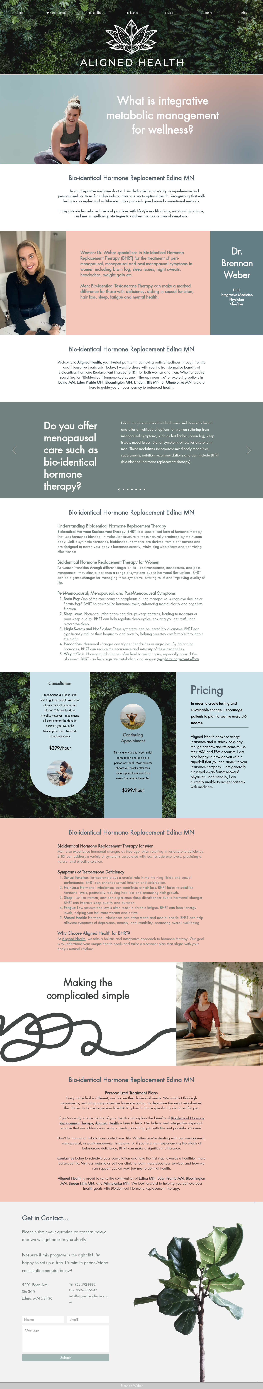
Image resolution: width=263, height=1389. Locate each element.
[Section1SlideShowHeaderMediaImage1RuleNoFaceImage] (123, 490)
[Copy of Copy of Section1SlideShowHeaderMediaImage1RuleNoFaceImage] (132, 489)
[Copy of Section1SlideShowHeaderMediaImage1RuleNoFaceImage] (127, 489)
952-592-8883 (85, 1284)
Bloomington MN (118, 382)
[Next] (249, 450)
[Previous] (14, 450)
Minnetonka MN (179, 382)
